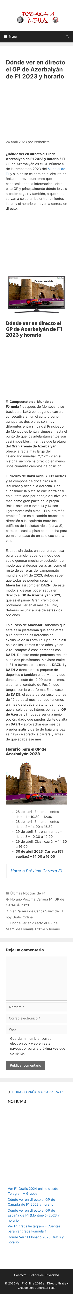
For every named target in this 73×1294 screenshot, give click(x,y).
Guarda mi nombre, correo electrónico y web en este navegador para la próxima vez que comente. (37, 1046)
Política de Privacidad (44, 1275)
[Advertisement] (38, 108)
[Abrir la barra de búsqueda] (67, 36)
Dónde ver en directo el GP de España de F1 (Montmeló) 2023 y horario (34, 1215)
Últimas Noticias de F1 (27, 893)
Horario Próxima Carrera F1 (36, 870)
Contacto (20, 1275)
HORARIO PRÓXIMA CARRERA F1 (38, 1092)
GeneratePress (44, 1288)
